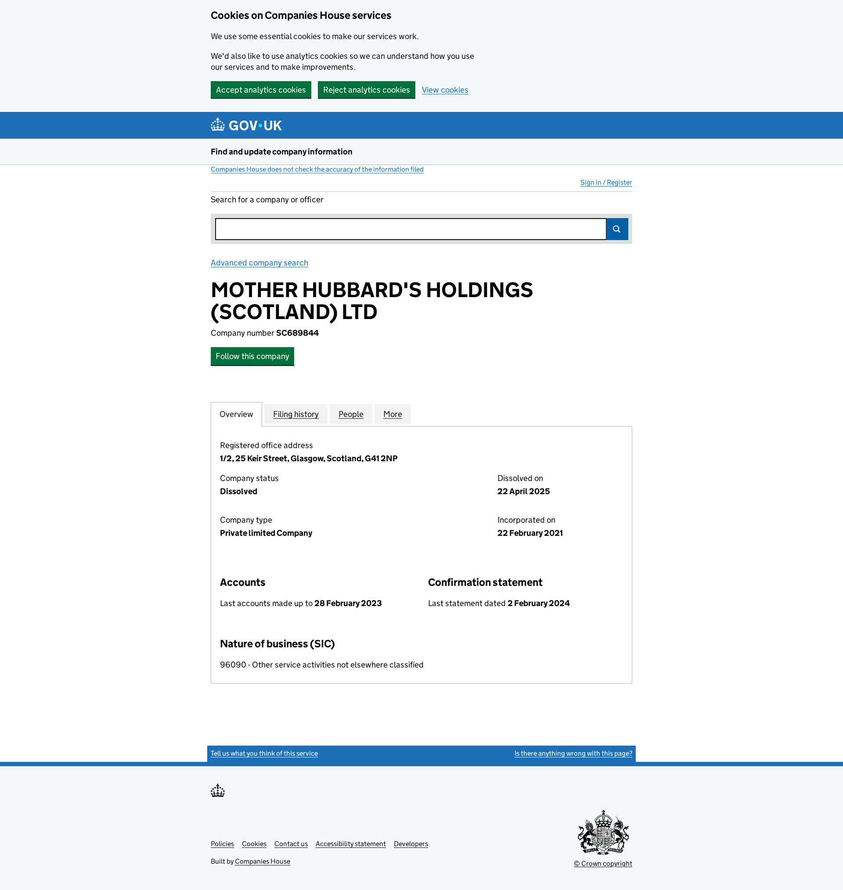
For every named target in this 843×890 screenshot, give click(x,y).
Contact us (291, 844)
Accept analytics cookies (261, 90)
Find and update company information (282, 152)
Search (617, 229)
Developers (411, 844)
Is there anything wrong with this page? (573, 753)
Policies (222, 844)
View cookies (445, 90)
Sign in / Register (606, 182)
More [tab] (392, 414)
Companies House (262, 861)
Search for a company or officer (267, 199)
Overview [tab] (236, 414)
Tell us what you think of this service (264, 753)
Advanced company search (259, 263)
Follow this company (252, 356)
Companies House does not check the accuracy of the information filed (317, 169)
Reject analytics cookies (366, 90)
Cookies (254, 844)
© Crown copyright (603, 863)
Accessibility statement (351, 844)
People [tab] (351, 414)
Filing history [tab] (296, 414)
